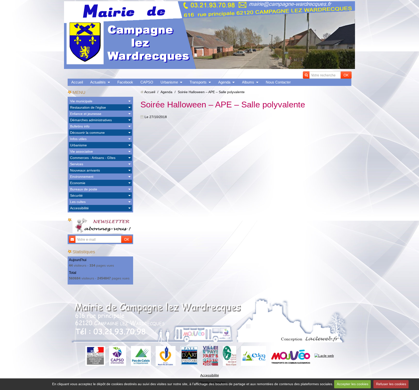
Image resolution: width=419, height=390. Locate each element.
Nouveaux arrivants (85, 170)
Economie (77, 183)
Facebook (125, 82)
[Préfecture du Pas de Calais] (95, 355)
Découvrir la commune (87, 133)
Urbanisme (169, 82)
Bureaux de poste (83, 189)
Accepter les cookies (352, 384)
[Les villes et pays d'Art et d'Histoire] (210, 355)
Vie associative (81, 151)
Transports (198, 82)
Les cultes (78, 202)
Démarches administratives (91, 120)
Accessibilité (79, 208)
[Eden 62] (253, 355)
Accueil (77, 82)
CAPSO (146, 82)
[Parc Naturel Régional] (229, 355)
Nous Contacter (278, 82)
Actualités (98, 82)
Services (76, 164)
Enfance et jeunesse (85, 114)
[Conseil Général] (141, 355)
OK (346, 75)
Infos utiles (78, 139)
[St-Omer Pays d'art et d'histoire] (189, 355)
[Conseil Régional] (166, 355)
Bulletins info (79, 126)
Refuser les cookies (391, 384)
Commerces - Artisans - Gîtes (92, 158)
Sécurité (76, 195)
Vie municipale (81, 101)
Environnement (81, 177)
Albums (248, 82)
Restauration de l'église (88, 107)
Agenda (224, 82)
